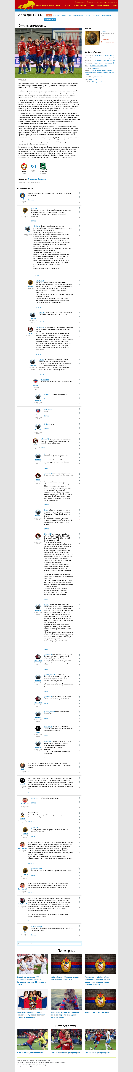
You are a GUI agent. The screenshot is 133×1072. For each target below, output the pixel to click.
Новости (45, 6)
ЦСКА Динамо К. (97, 82)
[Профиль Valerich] (22, 813)
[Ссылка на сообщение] (79, 193)
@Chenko (47, 394)
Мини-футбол (96, 15)
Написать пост (50, 19)
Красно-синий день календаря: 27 (104, 63)
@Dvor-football (36, 869)
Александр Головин (37, 178)
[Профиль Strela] (22, 194)
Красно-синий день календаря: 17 (104, 58)
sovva (30, 333)
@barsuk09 (40, 280)
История (98, 6)
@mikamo (36, 226)
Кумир (38, 6)
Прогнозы (106, 6)
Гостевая (114, 6)
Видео (64, 6)
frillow (87, 71)
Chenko (35, 385)
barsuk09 (27, 232)
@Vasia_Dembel (49, 675)
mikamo (25, 214)
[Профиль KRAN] (22, 764)
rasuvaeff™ (28, 1067)
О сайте (19, 1065)
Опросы (57, 6)
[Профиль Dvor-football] (25, 799)
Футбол (49, 15)
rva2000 (87, 82)
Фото (69, 6)
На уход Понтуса (94, 79)
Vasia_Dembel (38, 660)
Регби (69, 15)
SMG (86, 65)
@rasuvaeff (48, 741)
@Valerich (34, 828)
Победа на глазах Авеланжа (98, 65)
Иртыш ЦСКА (95, 68)
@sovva (41, 359)
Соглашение (25, 1065)
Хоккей (64, 15)
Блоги (51, 6)
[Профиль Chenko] (35, 380)
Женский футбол (78, 15)
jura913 (87, 68)
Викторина (45, 1065)
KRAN (22, 769)
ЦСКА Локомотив (98, 77)
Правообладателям (35, 1065)
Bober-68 (88, 77)
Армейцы (91, 6)
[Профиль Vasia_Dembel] (38, 655)
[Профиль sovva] (30, 328)
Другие (88, 15)
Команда (76, 6)
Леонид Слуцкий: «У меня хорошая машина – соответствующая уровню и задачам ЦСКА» (99, 72)
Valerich (22, 818)
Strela (22, 199)
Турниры (83, 6)
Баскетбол (56, 15)
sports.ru (23, 79)
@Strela (34, 208)
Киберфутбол (106, 15)
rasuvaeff (38, 732)
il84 (86, 79)
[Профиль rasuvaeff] (38, 727)
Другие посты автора (107, 42)
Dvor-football (25, 804)
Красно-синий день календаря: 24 (104, 55)
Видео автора (105, 40)
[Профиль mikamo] (25, 209)
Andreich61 (88, 55)
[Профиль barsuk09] (27, 226)
